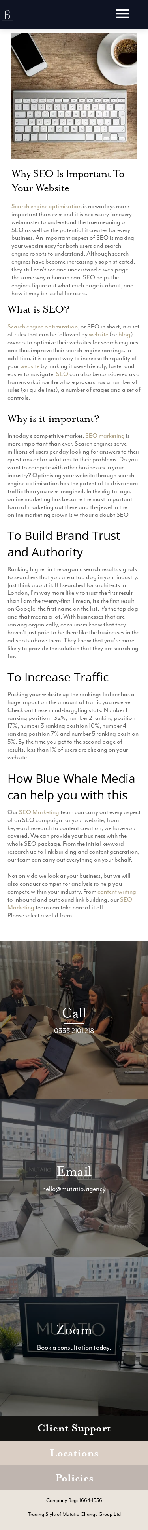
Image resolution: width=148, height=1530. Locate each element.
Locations (74, 1453)
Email (74, 1171)
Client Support (74, 1428)
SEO (62, 374)
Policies (74, 1477)
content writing (116, 892)
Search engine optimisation (46, 206)
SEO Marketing (39, 812)
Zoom (74, 1329)
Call (74, 1013)
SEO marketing (105, 436)
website (98, 334)
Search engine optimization (42, 326)
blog (124, 334)
